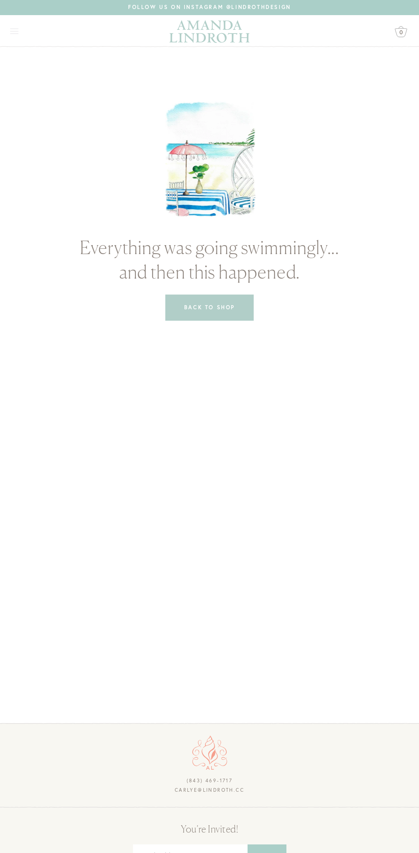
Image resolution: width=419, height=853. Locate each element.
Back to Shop (209, 307)
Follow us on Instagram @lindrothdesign (209, 7)
